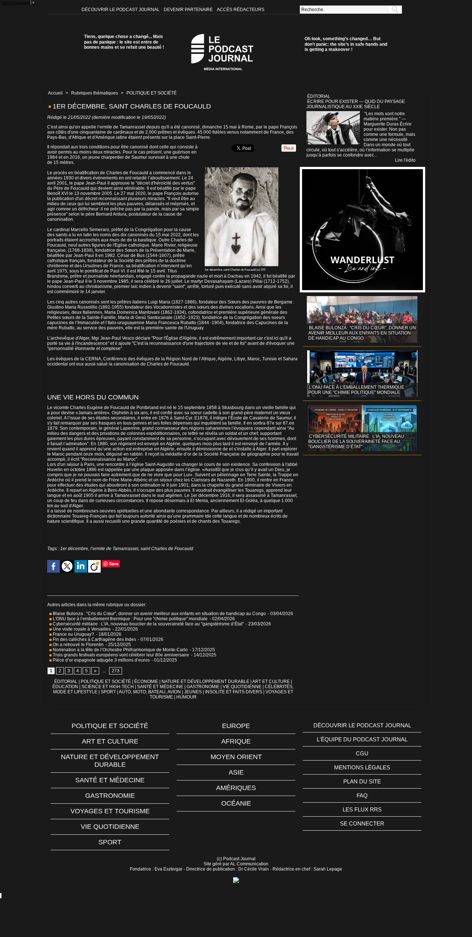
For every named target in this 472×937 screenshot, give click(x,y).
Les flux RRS (362, 809)
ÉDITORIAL (65, 681)
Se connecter (362, 823)
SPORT (108, 691)
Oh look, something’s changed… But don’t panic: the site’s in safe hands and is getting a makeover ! (346, 44)
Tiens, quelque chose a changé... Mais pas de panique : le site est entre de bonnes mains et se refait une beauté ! (124, 42)
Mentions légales (362, 767)
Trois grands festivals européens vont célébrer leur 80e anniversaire (120, 655)
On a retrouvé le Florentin (78, 644)
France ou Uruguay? (73, 634)
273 (115, 670)
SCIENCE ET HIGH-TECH (108, 686)
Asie (236, 772)
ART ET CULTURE (271, 681)
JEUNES (193, 691)
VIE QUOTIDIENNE (242, 686)
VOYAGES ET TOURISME (110, 811)
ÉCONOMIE (146, 681)
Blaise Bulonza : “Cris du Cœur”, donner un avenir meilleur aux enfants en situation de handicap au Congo (159, 613)
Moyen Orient (236, 757)
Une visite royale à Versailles (81, 629)
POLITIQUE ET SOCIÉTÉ (151, 93)
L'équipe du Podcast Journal (362, 739)
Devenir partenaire (189, 9)
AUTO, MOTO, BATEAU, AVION (150, 691)
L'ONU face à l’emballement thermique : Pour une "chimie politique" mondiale (130, 618)
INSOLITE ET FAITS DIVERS (233, 691)
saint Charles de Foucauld (166, 548)
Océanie (236, 803)
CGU (362, 753)
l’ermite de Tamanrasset (114, 548)
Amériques (236, 788)
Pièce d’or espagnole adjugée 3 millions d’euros (101, 660)
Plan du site (362, 781)
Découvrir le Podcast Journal (121, 9)
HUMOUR (186, 697)
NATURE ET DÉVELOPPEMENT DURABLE (205, 681)
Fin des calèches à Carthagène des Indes (94, 639)
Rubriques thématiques (94, 93)
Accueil (55, 93)
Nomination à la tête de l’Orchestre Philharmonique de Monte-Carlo (120, 649)
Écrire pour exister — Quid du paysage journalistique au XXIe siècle (355, 104)
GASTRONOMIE (203, 686)
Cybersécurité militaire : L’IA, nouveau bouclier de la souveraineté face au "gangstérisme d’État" (148, 624)
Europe (236, 726)
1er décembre (74, 548)
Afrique (236, 741)
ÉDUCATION (65, 686)
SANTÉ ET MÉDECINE (160, 686)
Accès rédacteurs (240, 9)
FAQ (362, 795)
